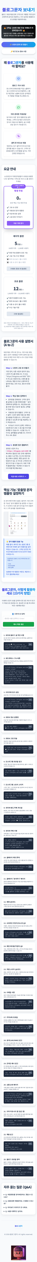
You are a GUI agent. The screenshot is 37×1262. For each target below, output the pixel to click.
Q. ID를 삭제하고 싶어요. (14, 1211)
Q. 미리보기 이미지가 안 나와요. (16, 1207)
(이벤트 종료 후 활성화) (18, 268)
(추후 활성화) (18, 314)
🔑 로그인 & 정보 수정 (18, 51)
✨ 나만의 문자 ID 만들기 (18, 44)
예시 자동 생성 (18, 624)
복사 (30, 644)
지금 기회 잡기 (18, 223)
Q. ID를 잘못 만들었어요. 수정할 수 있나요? (18, 1202)
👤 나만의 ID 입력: (18, 614)
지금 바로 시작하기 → (18, 476)
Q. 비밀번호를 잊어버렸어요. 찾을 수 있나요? (18, 1195)
